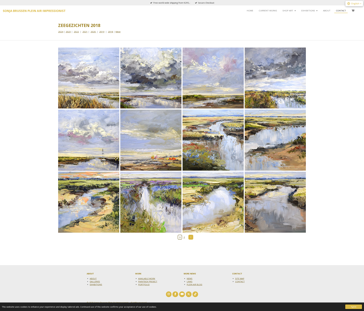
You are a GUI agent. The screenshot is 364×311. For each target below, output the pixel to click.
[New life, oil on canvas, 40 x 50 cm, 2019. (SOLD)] (89, 78)
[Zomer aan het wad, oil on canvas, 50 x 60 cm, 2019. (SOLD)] (213, 78)
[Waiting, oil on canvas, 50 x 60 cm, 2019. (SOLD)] (89, 140)
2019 (101, 31)
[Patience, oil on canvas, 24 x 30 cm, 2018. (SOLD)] (151, 202)
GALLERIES (95, 281)
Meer (118, 31)
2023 (68, 31)
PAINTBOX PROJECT (147, 281)
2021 (85, 31)
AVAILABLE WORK (146, 278)
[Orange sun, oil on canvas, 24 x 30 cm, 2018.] (89, 202)
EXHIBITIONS (96, 284)
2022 (76, 31)
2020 (93, 31)
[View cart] (353, 10)
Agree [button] (353, 306)
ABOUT (93, 278)
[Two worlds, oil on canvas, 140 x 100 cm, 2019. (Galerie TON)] (275, 78)
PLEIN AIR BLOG (194, 284)
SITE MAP (239, 278)
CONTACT (240, 281)
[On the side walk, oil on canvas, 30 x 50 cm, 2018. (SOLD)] (213, 140)
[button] (354, 3)
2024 (60, 31)
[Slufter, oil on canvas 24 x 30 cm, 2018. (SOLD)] (275, 202)
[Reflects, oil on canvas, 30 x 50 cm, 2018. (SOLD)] (275, 140)
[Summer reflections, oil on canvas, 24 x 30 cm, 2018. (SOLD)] (213, 202)
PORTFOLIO (144, 284)
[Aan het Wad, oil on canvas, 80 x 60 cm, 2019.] (151, 78)
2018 (110, 31)
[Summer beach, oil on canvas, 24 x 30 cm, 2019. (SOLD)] (151, 140)
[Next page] (190, 237)
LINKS (189, 281)
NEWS (189, 278)
